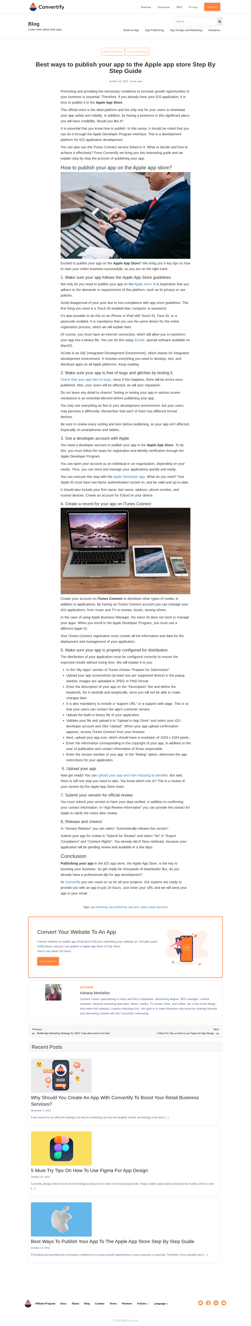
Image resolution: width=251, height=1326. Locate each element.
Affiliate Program (45, 1303)
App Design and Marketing (186, 30)
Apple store (142, 284)
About (75, 1303)
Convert (212, 6)
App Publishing (154, 30)
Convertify (72, 882)
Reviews (127, 1303)
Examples (164, 7)
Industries (214, 30)
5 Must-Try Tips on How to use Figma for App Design (89, 1170)
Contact (99, 1303)
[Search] (220, 21)
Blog (33, 24)
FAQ (179, 7)
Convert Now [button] (48, 961)
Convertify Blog (137, 51)
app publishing (118, 907)
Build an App (131, 30)
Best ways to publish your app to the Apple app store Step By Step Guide (112, 1241)
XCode (139, 340)
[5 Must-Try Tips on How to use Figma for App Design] (61, 1149)
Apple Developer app (129, 477)
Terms (113, 1303)
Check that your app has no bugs (86, 379)
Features (146, 7)
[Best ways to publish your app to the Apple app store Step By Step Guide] (61, 1220)
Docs (63, 1303)
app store (134, 907)
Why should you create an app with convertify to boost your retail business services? (115, 1101)
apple (144, 907)
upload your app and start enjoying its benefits (133, 775)
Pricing (193, 7)
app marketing (99, 907)
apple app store (158, 907)
